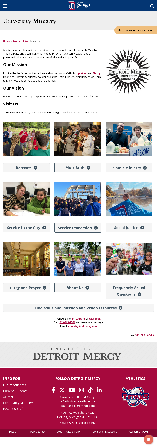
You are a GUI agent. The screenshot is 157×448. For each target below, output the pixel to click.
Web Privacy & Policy (68, 431)
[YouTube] (73, 391)
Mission (13, 431)
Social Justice (126, 227)
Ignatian (82, 73)
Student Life (20, 41)
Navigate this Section (138, 30)
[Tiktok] (91, 391)
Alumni (8, 397)
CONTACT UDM (86, 423)
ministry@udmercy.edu (82, 326)
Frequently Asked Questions (129, 291)
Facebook (95, 318)
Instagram (78, 318)
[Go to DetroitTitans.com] (135, 406)
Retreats (24, 167)
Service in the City (23, 227)
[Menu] (5, 6)
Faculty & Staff (13, 408)
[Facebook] (54, 391)
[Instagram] (82, 391)
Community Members (18, 403)
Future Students (14, 385)
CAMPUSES (67, 423)
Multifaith (75, 167)
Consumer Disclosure (105, 431)
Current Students (15, 391)
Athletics (135, 378)
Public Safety (37, 431)
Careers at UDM (138, 431)
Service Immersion (75, 227)
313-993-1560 (67, 322)
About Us (75, 287)
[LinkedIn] (100, 391)
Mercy (96, 73)
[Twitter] (63, 391)
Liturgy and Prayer (23, 287)
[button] (148, 439)
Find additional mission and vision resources (76, 307)
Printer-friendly (144, 335)
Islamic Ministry (126, 167)
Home (6, 41)
